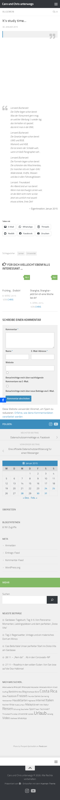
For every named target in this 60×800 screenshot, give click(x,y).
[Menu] (56, 4)
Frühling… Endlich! (11, 290)
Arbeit (55, 687)
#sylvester (35, 687)
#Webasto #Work (45, 687)
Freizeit (22, 696)
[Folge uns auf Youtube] (56, 424)
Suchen (6, 594)
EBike (4, 696)
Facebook (12, 696)
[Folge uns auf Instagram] (50, 424)
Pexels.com (43, 746)
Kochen (5, 704)
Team (37, 709)
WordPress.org (12, 567)
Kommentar (12, 329)
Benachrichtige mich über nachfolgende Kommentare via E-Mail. (25, 379)
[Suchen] (52, 600)
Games (37, 696)
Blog (24, 691)
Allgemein (8, 11)
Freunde (31, 696)
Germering (45, 696)
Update (30, 714)
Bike (20, 692)
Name (9, 351)
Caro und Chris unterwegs (17, 4)
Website (10, 362)
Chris (10, 299)
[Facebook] (3, 400)
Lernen (21, 253)
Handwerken (7, 701)
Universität (31, 253)
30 (38, 493)
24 (45, 488)
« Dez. (26, 497)
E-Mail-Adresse (39, 351)
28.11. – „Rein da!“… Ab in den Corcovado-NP (27, 657)
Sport (32, 709)
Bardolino (13, 691)
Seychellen (25, 709)
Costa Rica (48, 691)
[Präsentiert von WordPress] (20, 784)
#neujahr (18, 687)
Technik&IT (45, 709)
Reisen (7, 709)
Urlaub (40, 713)
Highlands (31, 701)
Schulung (16, 709)
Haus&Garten (20, 700)
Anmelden (10, 545)
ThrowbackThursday (9, 714)
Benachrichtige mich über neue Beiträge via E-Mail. (30, 391)
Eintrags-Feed (12, 552)
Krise (11, 704)
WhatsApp (22, 718)
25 (53, 488)
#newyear (26, 687)
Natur (46, 704)
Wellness (13, 718)
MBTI (38, 705)
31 (45, 493)
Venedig (50, 714)
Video (6, 718)
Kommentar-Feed (14, 560)
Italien (50, 700)
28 (22, 493)
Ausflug (5, 692)
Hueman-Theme (48, 783)
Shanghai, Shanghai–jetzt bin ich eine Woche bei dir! (41, 294)
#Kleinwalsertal (7, 687)
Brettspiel (31, 692)
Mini (41, 705)
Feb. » (34, 497)
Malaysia (30, 704)
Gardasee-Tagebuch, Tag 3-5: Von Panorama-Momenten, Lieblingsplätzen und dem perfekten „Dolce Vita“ (30, 623)
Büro (37, 692)
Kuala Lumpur (20, 705)
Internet (40, 700)
